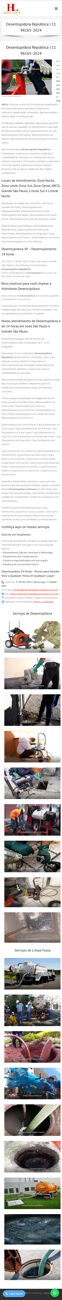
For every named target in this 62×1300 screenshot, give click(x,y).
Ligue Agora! (16, 1293)
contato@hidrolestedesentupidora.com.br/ (35, 589)
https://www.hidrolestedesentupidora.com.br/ (34, 593)
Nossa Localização (43, 601)
